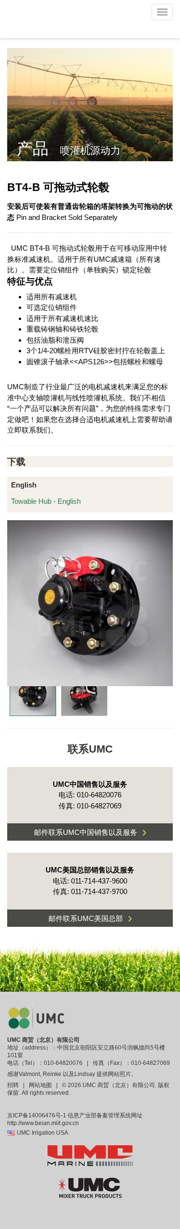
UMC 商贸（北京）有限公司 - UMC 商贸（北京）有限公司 (39, 19)
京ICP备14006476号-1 (36, 1115)
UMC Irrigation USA (42, 1132)
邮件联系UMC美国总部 (90, 917)
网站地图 (40, 1085)
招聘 (13, 1085)
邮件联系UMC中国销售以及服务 (90, 831)
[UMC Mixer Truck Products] (90, 1187)
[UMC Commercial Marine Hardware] (90, 1155)
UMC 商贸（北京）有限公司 (43, 1040)
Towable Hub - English (46, 501)
